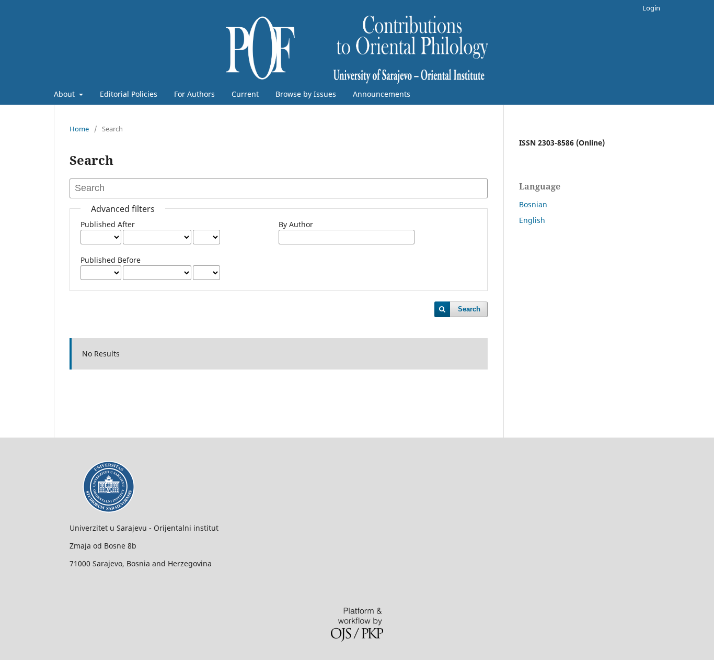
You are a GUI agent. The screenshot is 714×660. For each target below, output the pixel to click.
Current (245, 94)
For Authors (194, 94)
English (532, 220)
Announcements (381, 94)
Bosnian (533, 204)
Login (651, 8)
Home (79, 128)
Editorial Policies (128, 94)
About (65, 94)
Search (469, 309)
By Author (296, 224)
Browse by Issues (305, 94)
